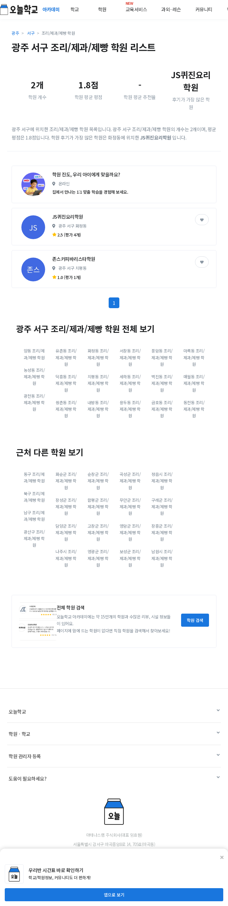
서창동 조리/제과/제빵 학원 (130, 357)
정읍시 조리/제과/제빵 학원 (161, 480)
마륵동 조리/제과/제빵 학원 (194, 357)
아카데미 (51, 9)
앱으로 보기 (114, 895)
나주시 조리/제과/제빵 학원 (66, 558)
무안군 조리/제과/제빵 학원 (130, 506)
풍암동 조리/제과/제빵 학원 (161, 357)
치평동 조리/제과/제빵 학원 (98, 383)
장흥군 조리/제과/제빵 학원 (161, 532)
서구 (30, 33)
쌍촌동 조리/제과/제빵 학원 (66, 409)
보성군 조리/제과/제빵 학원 (130, 558)
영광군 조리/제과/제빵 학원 (98, 558)
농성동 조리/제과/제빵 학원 (34, 376)
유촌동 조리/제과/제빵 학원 (66, 357)
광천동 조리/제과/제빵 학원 (34, 402)
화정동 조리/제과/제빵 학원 (98, 357)
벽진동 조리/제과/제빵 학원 (161, 383)
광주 (15, 33)
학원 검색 (195, 620)
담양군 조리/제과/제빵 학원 (66, 532)
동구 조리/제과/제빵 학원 (34, 477)
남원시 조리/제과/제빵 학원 (161, 558)
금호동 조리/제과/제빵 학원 (161, 409)
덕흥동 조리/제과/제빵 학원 (66, 383)
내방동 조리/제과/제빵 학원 (98, 409)
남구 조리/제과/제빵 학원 (34, 516)
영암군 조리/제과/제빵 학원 (130, 532)
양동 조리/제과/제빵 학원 (34, 354)
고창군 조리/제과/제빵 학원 (98, 532)
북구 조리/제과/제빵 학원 (34, 496)
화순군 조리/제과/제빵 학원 (66, 480)
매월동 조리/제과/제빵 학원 (194, 383)
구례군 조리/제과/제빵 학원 (161, 506)
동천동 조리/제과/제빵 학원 (194, 409)
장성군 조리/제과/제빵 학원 (66, 506)
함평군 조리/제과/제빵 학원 (98, 506)
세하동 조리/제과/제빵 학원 (130, 383)
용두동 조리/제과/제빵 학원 (130, 409)
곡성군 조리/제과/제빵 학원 (130, 480)
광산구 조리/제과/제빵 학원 (34, 538)
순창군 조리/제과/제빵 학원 (98, 480)
